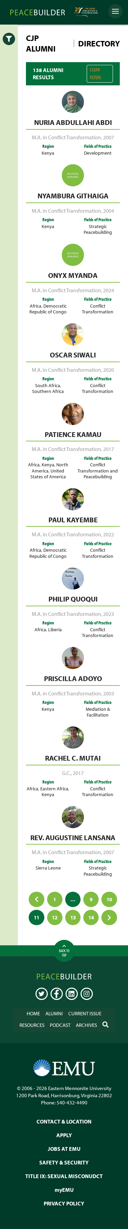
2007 (108, 137)
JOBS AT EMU (64, 1148)
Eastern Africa (54, 788)
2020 (108, 369)
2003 (108, 693)
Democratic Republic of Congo (48, 308)
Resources (31, 1025)
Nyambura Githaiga (73, 195)
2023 (108, 613)
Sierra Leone (48, 867)
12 (54, 917)
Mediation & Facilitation (98, 712)
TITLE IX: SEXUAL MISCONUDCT (64, 1175)
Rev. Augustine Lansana (72, 837)
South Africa (47, 385)
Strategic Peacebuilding (98, 229)
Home (33, 1013)
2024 (108, 290)
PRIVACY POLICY (64, 1203)
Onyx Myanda (73, 275)
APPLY (64, 1134)
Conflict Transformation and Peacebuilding (97, 470)
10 (109, 899)
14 (91, 917)
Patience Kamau (73, 434)
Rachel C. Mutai (73, 757)
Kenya (48, 153)
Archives (86, 1025)
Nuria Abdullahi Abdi (73, 122)
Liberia (55, 629)
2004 (108, 210)
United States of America (48, 473)
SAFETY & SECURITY (64, 1162)
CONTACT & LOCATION (64, 1121)
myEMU (64, 1189)
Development (98, 153)
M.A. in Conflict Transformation (66, 137)
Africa (35, 305)
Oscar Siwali (73, 354)
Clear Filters (95, 73)
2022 (108, 534)
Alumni (54, 1013)
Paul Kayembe (73, 519)
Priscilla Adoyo (73, 678)
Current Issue (84, 1013)
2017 (108, 449)
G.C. (66, 772)
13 (73, 917)
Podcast (60, 1025)
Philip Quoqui (73, 598)
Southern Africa (48, 391)
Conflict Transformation (97, 308)
